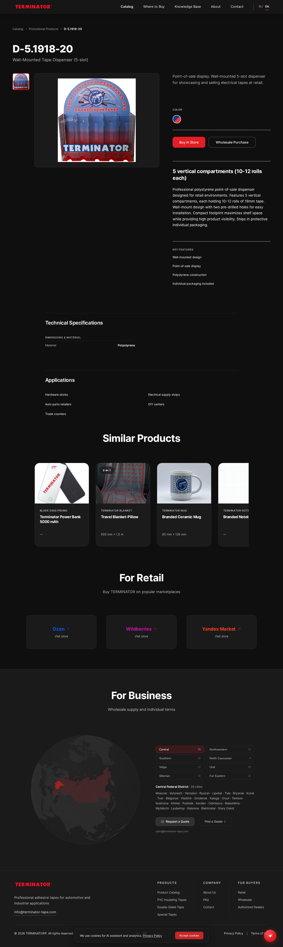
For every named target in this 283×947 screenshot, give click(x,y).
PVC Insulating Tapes (171, 899)
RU (261, 6)
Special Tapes (167, 914)
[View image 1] (21, 81)
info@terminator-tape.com (35, 912)
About (216, 6)
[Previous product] (34, 505)
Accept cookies (189, 935)
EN (267, 6)
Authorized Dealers (251, 907)
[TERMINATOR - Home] (33, 6)
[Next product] (249, 505)
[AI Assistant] (270, 936)
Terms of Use (260, 933)
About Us (209, 892)
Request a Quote (177, 821)
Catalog (127, 6)
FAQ (206, 899)
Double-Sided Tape (170, 907)
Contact (237, 6)
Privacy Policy (233, 933)
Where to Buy (154, 6)
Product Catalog (168, 892)
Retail (242, 892)
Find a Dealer (214, 821)
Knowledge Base (188, 6)
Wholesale (245, 899)
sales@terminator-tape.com (172, 831)
